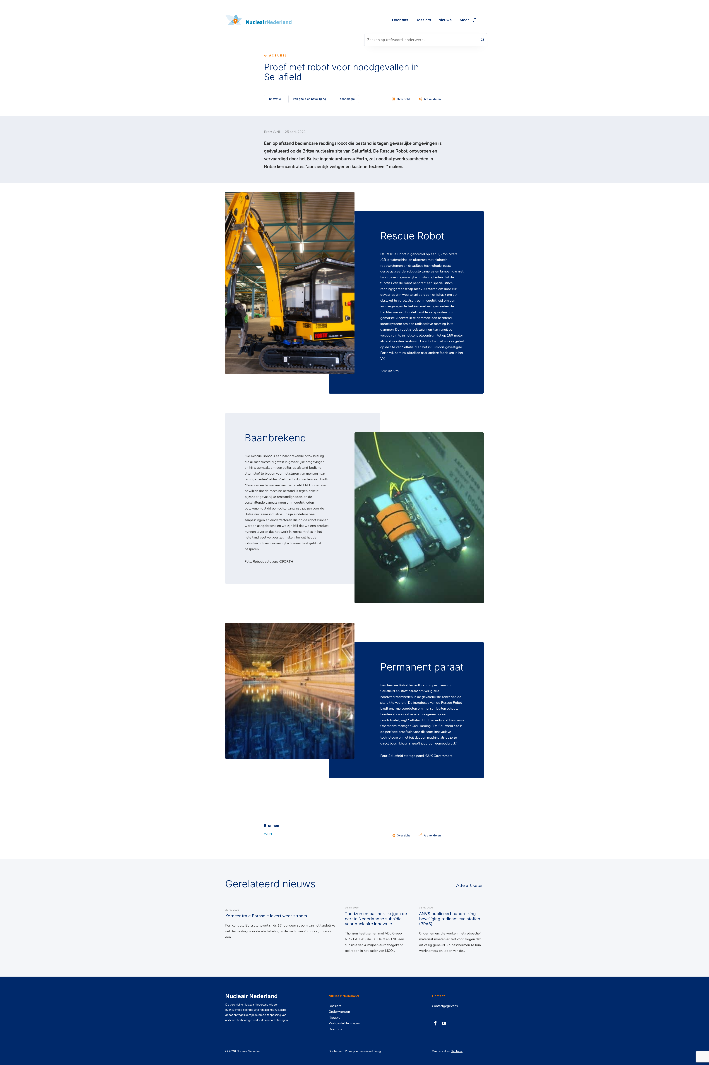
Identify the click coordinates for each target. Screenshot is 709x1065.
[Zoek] (482, 39)
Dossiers (423, 20)
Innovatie (274, 99)
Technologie (346, 99)
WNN (277, 132)
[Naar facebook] (435, 1023)
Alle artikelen (470, 885)
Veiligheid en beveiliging (309, 99)
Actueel (278, 55)
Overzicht (403, 99)
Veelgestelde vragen (344, 1023)
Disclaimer (335, 1051)
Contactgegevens (445, 1006)
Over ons (400, 20)
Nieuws (445, 20)
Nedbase (457, 1051)
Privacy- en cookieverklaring (363, 1051)
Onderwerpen (339, 1011)
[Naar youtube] (444, 1023)
